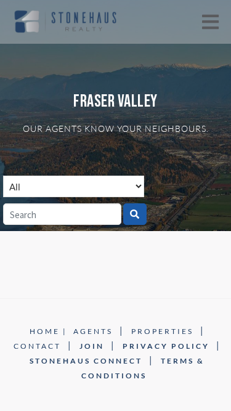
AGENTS (93, 331)
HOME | (48, 331)
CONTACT (37, 346)
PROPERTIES (162, 331)
